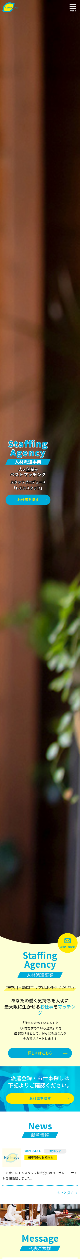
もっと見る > (67, 1192)
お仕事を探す (28, 499)
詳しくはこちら (40, 1053)
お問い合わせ (67, 946)
